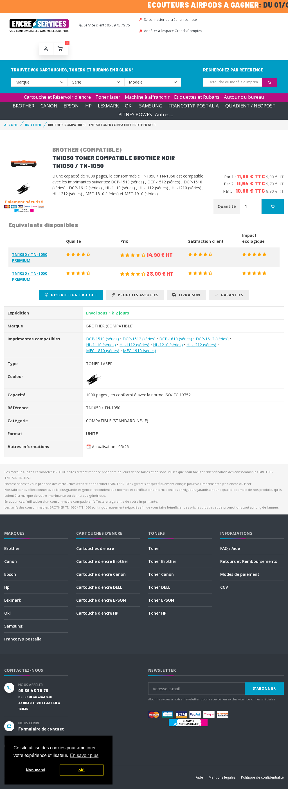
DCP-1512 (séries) (139, 338)
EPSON (71, 105)
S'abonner (264, 688)
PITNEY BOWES (135, 114)
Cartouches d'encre (95, 548)
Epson (10, 574)
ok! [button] (81, 770)
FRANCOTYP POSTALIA (193, 105)
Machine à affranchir (147, 97)
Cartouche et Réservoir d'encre (57, 97)
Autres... (164, 114)
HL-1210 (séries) (168, 344)
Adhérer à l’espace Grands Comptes (173, 30)
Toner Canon (161, 574)
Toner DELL (159, 587)
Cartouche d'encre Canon (101, 574)
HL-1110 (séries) (101, 344)
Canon (10, 561)
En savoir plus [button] (84, 755)
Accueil (11, 125)
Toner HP (157, 613)
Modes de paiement (239, 574)
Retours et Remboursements (248, 561)
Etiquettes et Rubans (196, 97)
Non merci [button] (35, 770)
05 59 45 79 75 (33, 690)
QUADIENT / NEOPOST (250, 105)
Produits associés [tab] (136, 295)
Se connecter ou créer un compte (170, 19)
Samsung (13, 626)
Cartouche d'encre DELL (99, 587)
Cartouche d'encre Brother (102, 561)
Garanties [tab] (231, 295)
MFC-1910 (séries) (139, 350)
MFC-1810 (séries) (102, 350)
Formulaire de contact (41, 729)
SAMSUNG (150, 105)
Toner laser (107, 97)
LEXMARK (108, 105)
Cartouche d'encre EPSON (101, 600)
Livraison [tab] (189, 295)
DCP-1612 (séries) (212, 338)
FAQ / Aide (230, 548)
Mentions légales (222, 777)
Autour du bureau (244, 97)
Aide (199, 777)
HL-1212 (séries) (201, 344)
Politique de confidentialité (262, 777)
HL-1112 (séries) (134, 344)
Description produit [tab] (73, 295)
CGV (224, 587)
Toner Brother (162, 561)
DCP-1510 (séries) (102, 338)
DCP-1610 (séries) (175, 338)
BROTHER (23, 105)
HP (88, 105)
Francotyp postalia (23, 639)
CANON (48, 105)
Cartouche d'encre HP (97, 613)
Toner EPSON (161, 600)
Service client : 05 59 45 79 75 (107, 25)
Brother (11, 548)
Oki (7, 613)
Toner (154, 548)
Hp (7, 587)
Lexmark (12, 600)
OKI (129, 105)
